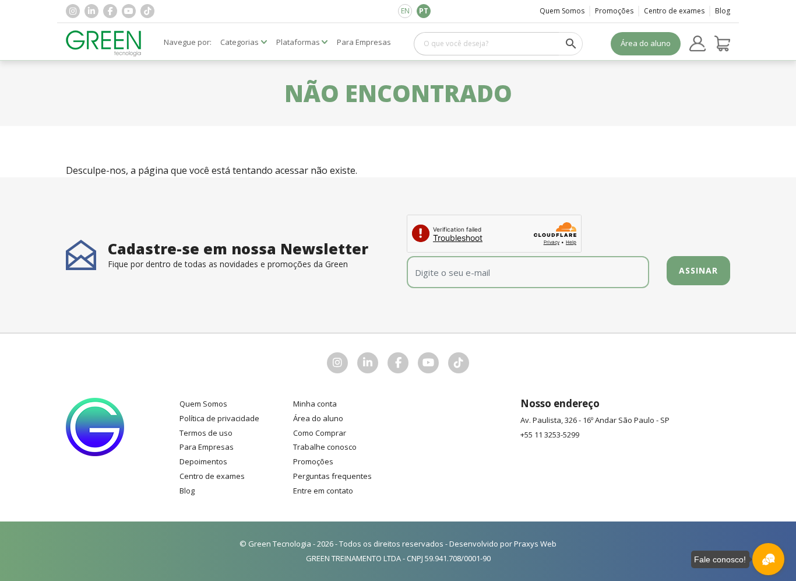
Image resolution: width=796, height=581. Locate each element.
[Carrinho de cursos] (722, 44)
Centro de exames (674, 11)
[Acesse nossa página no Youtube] (129, 11)
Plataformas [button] (298, 42)
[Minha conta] (697, 44)
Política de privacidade (219, 418)
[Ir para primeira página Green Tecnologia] (104, 43)
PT (423, 11)
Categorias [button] (239, 42)
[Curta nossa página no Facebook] (110, 11)
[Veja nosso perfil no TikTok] (147, 11)
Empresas (364, 42)
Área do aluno (646, 43)
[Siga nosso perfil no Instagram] (73, 11)
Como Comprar (319, 433)
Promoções (614, 11)
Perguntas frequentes (332, 476)
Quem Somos (562, 11)
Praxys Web (535, 543)
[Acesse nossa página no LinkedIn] (91, 11)
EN (405, 11)
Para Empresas (206, 447)
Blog (722, 11)
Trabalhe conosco (325, 447)
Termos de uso (206, 433)
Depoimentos (203, 461)
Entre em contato (323, 490)
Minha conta (315, 403)
